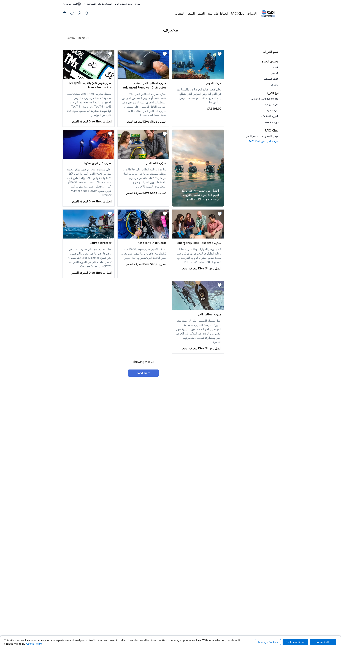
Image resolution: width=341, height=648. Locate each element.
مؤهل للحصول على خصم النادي (262, 136)
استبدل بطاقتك (105, 3)
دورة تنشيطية (271, 122)
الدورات (251, 13)
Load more (143, 373)
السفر (201, 13)
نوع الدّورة (272, 93)
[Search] (87, 14)
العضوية (179, 13)
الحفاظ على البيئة (217, 13)
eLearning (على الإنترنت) (264, 98)
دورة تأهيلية (272, 110)
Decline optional (295, 642)
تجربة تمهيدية (271, 104)
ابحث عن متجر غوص (123, 3)
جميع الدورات (270, 52)
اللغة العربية (73, 4)
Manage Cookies (268, 642)
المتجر (191, 13)
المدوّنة (138, 3)
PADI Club (237, 13)
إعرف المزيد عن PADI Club (263, 141)
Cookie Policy (33, 643)
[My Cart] (65, 14)
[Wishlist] (72, 14)
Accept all (323, 642)
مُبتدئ (275, 67)
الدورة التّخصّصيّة (269, 116)
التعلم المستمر (270, 78)
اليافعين (274, 72)
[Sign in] (79, 14)
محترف (274, 84)
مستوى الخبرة (270, 61)
